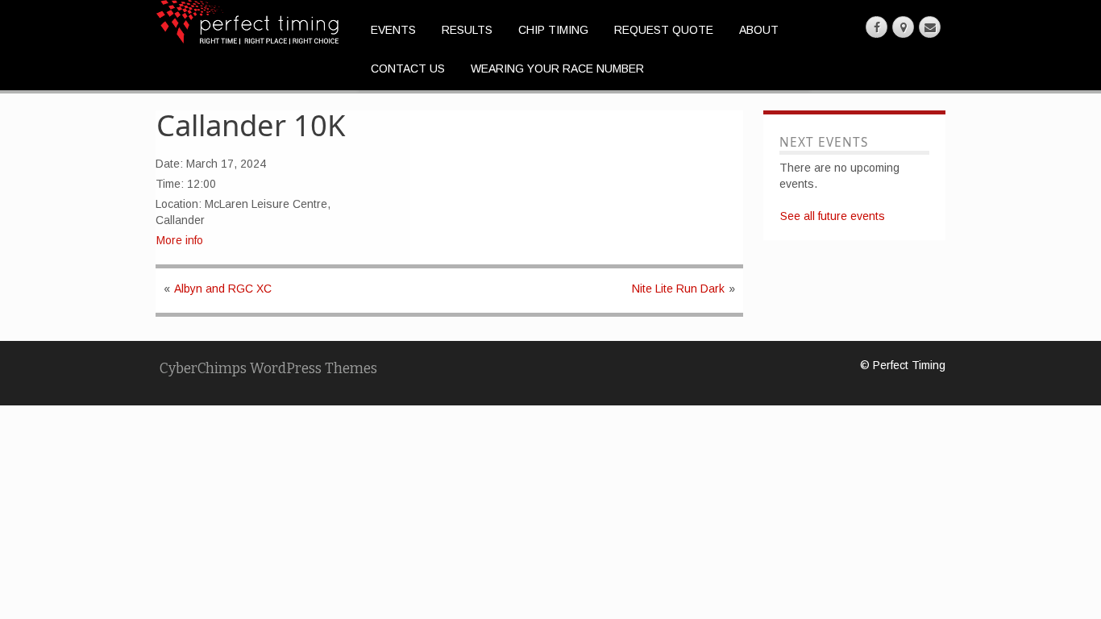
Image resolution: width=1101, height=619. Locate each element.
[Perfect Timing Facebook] (876, 27)
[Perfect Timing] (247, 21)
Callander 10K (251, 125)
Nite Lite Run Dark (678, 288)
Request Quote (663, 29)
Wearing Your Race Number (557, 68)
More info (179, 240)
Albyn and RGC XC (223, 288)
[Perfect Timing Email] (930, 27)
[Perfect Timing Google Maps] (903, 27)
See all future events (832, 216)
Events (393, 29)
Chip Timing (553, 29)
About (759, 29)
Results (467, 29)
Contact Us (408, 68)
